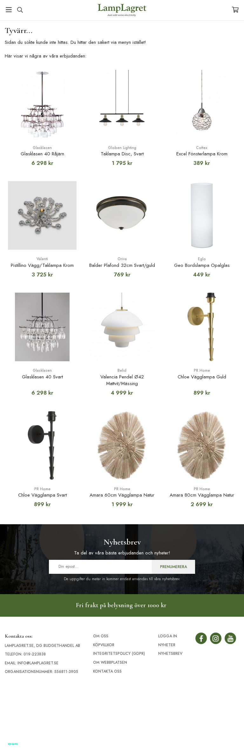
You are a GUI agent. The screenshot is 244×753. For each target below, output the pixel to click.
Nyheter (166, 645)
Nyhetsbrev (170, 653)
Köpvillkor (103, 645)
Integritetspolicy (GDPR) (119, 653)
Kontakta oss (107, 671)
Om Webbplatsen (110, 662)
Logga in (167, 636)
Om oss (100, 636)
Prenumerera (173, 567)
